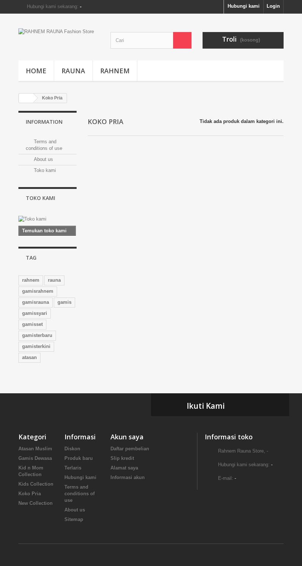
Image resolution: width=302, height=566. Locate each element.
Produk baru (78, 458)
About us (42, 159)
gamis (64, 302)
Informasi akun (127, 477)
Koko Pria (29, 493)
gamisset (32, 324)
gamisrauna (35, 302)
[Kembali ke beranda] (26, 98)
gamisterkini (36, 346)
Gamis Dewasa (35, 458)
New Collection (35, 503)
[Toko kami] (47, 219)
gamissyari (34, 313)
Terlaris (72, 468)
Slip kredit (122, 458)
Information (44, 121)
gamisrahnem (37, 291)
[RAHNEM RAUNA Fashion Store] (58, 39)
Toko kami (44, 170)
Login (273, 6)
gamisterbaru (37, 335)
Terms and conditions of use (79, 493)
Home (36, 70)
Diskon (72, 448)
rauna (54, 280)
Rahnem (115, 70)
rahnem (30, 280)
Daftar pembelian (129, 448)
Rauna (73, 70)
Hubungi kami (244, 6)
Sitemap (73, 519)
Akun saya (127, 436)
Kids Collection (35, 484)
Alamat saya (124, 468)
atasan (29, 357)
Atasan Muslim (35, 448)
